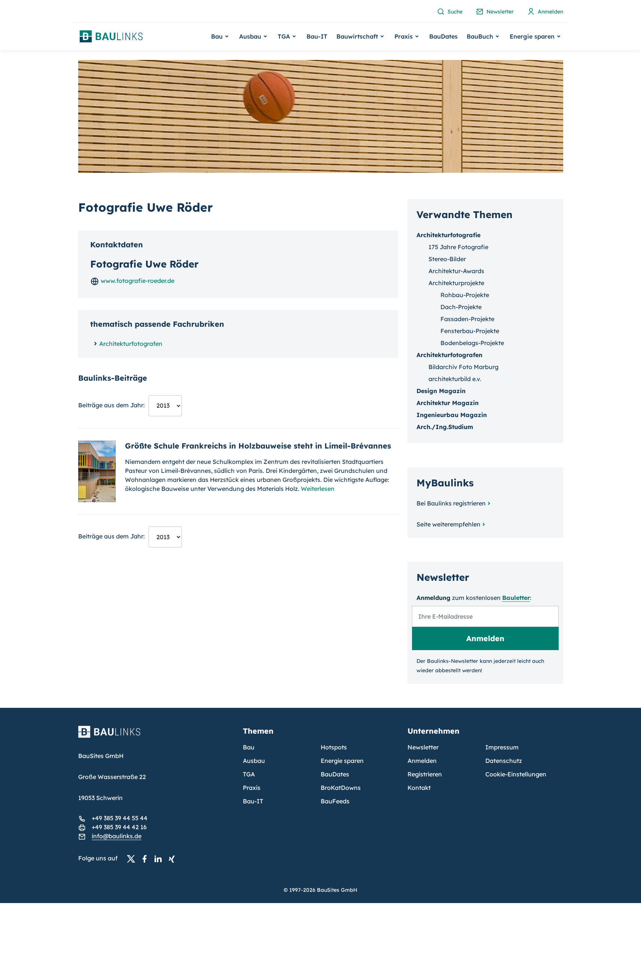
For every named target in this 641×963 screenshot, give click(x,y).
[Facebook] (146, 858)
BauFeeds (335, 801)
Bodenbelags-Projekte (472, 343)
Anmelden (422, 760)
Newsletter (423, 747)
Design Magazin (441, 391)
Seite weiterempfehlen (448, 524)
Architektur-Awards (456, 271)
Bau (248, 747)
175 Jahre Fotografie (458, 247)
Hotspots (334, 747)
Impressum (502, 747)
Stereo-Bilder (447, 259)
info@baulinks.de (116, 836)
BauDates (443, 36)
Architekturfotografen (130, 343)
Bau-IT (316, 36)
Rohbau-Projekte (464, 295)
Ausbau (254, 760)
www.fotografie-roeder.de (136, 280)
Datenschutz (503, 760)
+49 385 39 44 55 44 (119, 818)
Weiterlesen (318, 488)
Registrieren (425, 774)
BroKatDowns (341, 787)
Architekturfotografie (448, 235)
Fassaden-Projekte (467, 319)
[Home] (156, 736)
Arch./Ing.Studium (444, 427)
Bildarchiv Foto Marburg (463, 367)
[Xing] (173, 858)
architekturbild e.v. (454, 379)
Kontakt (419, 787)
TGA (249, 774)
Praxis (251, 787)
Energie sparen (342, 760)
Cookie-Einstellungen (515, 774)
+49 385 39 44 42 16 (119, 827)
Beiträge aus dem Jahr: (111, 405)
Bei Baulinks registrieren (451, 503)
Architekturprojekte (456, 283)
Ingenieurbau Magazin (451, 415)
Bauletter (516, 597)
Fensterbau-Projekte (469, 331)
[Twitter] (133, 858)
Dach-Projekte (461, 307)
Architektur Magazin (447, 403)
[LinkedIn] (160, 858)
